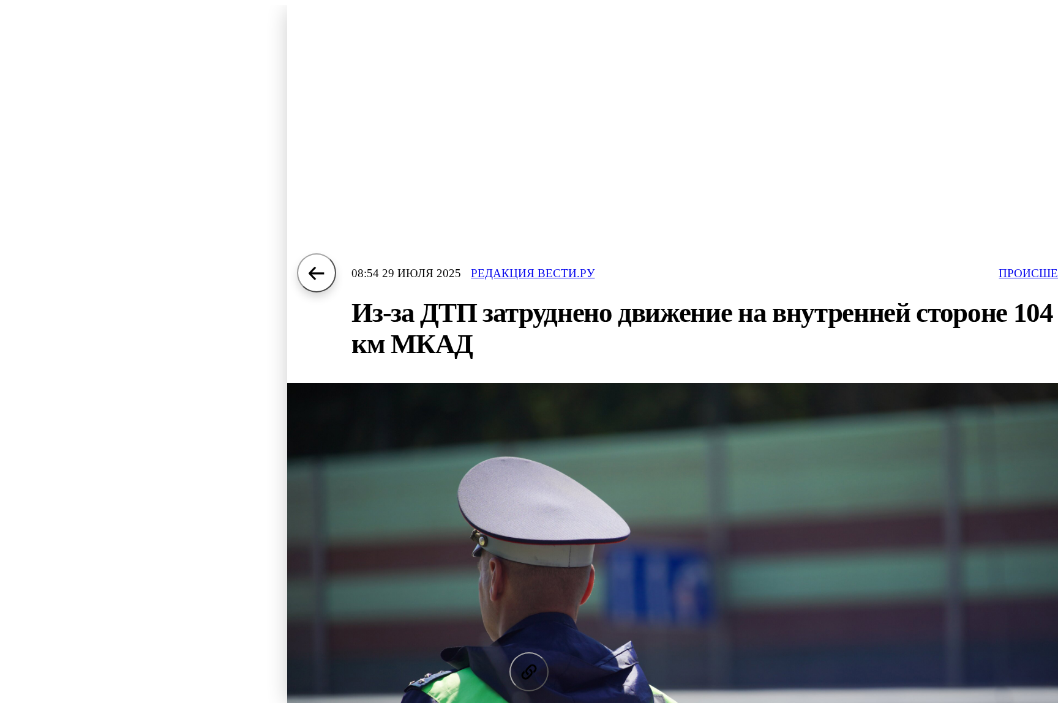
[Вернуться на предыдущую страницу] (316, 272)
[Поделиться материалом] (529, 671)
